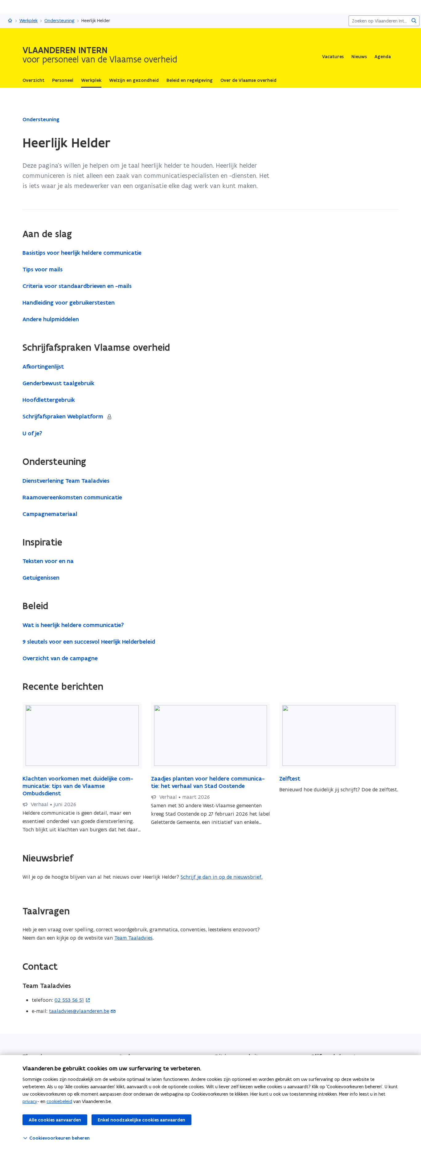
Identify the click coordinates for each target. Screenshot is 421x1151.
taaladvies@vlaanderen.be (79, 1011)
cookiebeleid (59, 1101)
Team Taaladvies (133, 937)
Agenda (382, 57)
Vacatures (333, 57)
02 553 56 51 (69, 1000)
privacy (29, 1101)
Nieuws (359, 57)
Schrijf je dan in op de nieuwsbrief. (222, 876)
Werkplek (28, 20)
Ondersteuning (59, 20)
